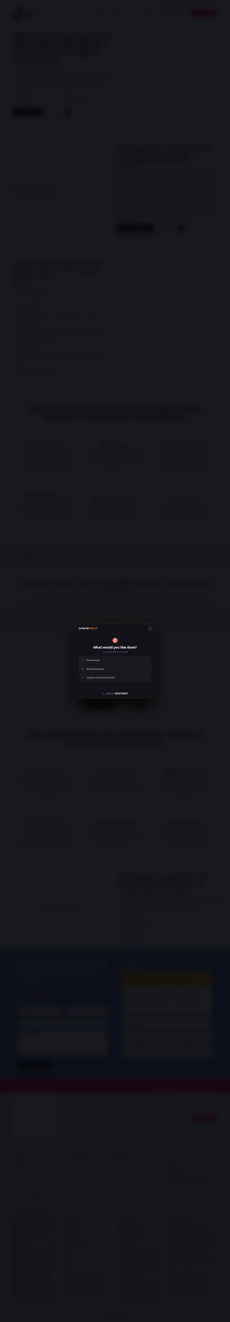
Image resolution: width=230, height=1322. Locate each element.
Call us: (115, 693)
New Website (91, 660)
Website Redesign (93, 668)
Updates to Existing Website (98, 677)
